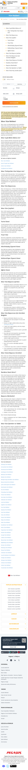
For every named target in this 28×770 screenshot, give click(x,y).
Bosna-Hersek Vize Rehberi (7, 482)
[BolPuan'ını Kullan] (4, 79)
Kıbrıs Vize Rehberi (5, 527)
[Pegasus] (6, 11)
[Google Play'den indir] (13, 652)
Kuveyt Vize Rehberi (6, 535)
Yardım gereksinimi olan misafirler (10, 106)
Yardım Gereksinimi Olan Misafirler (9, 700)
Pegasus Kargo (4, 681)
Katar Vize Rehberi (5, 522)
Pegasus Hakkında (5, 670)
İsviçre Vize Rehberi (5, 517)
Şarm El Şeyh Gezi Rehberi (7, 163)
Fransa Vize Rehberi (6, 494)
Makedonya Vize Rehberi (7, 542)
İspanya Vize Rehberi (6, 509)
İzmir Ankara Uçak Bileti (14, 600)
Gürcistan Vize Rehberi (6, 497)
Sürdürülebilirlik (5, 667)
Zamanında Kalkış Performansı (8, 684)
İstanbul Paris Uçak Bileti (14, 606)
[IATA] (3, 766)
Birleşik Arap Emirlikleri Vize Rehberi (10, 479)
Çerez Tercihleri (5, 726)
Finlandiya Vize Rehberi (6, 492)
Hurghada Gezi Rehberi (6, 168)
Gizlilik (2, 731)
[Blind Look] (13, 766)
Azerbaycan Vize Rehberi (7, 472)
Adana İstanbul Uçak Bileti (14, 591)
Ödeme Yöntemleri (5, 702)
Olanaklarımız (4, 716)
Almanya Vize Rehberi (6, 464)
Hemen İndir (13, 647)
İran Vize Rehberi (5, 507)
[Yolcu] (14, 99)
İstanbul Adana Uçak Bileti (14, 597)
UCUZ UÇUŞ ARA (14, 103)
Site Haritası (4, 742)
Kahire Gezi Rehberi (6, 166)
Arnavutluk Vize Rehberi (7, 467)
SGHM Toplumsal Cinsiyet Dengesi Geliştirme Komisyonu (12, 678)
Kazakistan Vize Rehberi (7, 525)
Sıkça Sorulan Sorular (6, 695)
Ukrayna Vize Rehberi (6, 560)
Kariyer (3, 718)
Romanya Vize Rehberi (6, 547)
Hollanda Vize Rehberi (6, 499)
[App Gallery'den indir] (21, 652)
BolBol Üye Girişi (22, 11)
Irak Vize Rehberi (5, 502)
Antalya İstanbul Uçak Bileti (14, 593)
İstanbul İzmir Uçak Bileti (14, 595)
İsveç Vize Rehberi (5, 515)
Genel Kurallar (4, 729)
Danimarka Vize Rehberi (7, 487)
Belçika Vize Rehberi (6, 477)
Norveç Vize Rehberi (6, 545)
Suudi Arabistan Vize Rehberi (8, 555)
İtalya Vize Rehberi (5, 520)
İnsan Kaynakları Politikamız (8, 711)
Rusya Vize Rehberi (5, 550)
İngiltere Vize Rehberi (6, 504)
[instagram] (12, 660)
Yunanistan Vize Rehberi (7, 567)
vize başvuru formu (8, 324)
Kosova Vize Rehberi (6, 532)
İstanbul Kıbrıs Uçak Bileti (14, 602)
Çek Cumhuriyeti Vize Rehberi (8, 484)
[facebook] (8, 660)
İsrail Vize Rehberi (5, 512)
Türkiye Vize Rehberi (6, 557)
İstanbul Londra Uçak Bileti (14, 609)
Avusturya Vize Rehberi (6, 469)
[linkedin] (16, 660)
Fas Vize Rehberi (5, 489)
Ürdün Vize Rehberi (5, 565)
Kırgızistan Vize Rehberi (6, 530)
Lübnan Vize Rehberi (6, 537)
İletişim (3, 697)
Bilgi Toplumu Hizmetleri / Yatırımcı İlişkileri (11, 675)
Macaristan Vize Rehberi (7, 540)
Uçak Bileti (5, 19)
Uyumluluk (3, 734)
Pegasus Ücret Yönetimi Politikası (9, 713)
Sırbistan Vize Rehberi (6, 552)
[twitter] (20, 660)
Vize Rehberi (12, 19)
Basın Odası (4, 672)
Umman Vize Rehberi (6, 562)
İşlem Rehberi (4, 739)
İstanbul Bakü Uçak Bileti (14, 604)
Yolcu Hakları (4, 737)
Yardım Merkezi (5, 692)
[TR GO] (7, 766)
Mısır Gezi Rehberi (5, 161)
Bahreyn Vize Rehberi (6, 474)
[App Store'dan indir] (5, 652)
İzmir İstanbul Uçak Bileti (14, 588)
